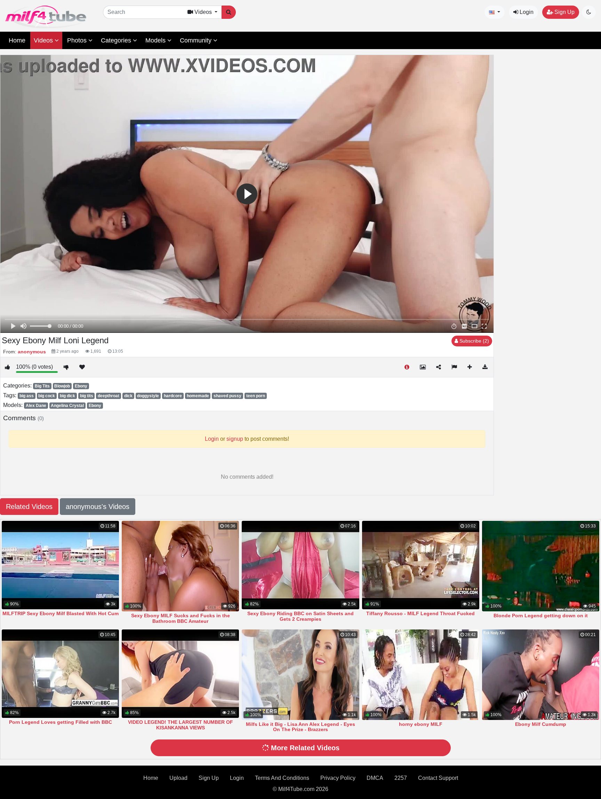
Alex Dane (36, 405)
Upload (178, 778)
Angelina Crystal (67, 405)
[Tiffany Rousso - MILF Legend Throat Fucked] (420, 565)
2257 (400, 778)
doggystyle (148, 395)
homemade (198, 395)
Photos (77, 40)
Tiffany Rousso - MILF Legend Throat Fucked (420, 613)
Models (156, 40)
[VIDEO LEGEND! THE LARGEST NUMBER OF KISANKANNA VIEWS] (180, 673)
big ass (26, 395)
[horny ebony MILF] (420, 674)
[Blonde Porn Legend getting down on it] (540, 566)
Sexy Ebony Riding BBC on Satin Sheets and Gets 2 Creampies (300, 616)
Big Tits (42, 386)
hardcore (173, 395)
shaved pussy (227, 395)
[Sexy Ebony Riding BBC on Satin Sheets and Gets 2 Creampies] (300, 565)
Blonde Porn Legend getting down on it (541, 615)
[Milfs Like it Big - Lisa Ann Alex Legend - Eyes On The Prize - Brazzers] (300, 674)
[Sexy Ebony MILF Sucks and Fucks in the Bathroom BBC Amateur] (180, 566)
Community (196, 40)
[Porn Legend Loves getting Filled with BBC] (60, 673)
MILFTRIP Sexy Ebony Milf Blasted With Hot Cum (60, 613)
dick (128, 395)
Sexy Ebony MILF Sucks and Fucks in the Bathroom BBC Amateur (180, 618)
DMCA (375, 778)
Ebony (81, 386)
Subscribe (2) (473, 341)
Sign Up (564, 12)
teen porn (255, 395)
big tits (86, 395)
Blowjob (62, 386)
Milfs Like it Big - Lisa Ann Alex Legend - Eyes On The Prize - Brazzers (300, 727)
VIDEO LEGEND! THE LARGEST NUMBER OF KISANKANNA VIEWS (180, 724)
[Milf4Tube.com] (45, 17)
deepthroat (108, 395)
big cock (46, 395)
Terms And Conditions (282, 778)
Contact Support (438, 778)
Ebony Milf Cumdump (540, 724)
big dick (67, 395)
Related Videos (29, 506)
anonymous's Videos (97, 506)
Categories (117, 40)
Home (17, 40)
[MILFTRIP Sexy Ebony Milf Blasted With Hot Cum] (60, 565)
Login (526, 12)
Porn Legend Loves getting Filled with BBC (60, 722)
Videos (44, 40)
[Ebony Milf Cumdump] (540, 674)
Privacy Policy (337, 778)
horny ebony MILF (420, 724)
